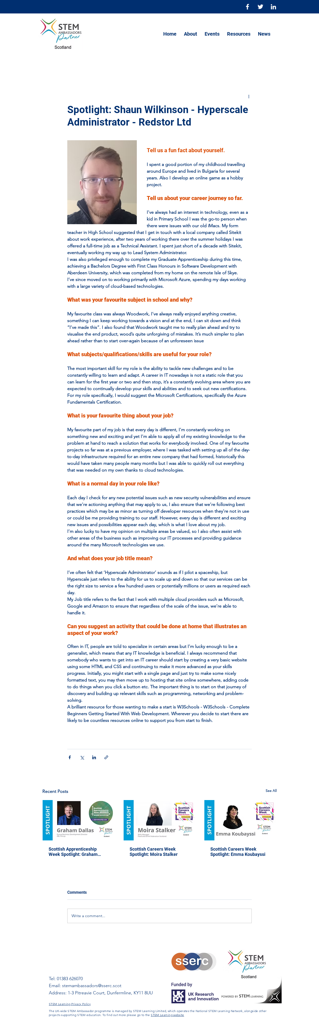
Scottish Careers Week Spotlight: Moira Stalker (154, 851)
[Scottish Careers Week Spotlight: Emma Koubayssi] (240, 820)
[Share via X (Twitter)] (82, 757)
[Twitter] (260, 6)
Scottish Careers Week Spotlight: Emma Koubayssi (237, 851)
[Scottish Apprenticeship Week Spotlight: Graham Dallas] (79, 820)
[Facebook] (247, 6)
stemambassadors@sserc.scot (91, 985)
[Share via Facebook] (69, 757)
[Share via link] (106, 757)
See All (271, 790)
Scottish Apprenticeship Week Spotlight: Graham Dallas (73, 851)
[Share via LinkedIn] (94, 757)
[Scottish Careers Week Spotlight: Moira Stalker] (160, 820)
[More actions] (249, 96)
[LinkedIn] (273, 6)
